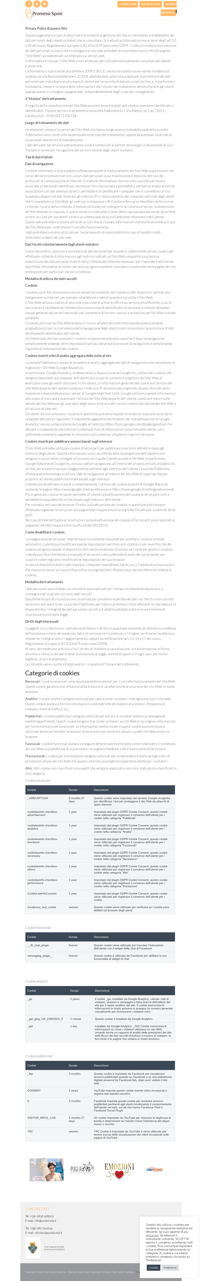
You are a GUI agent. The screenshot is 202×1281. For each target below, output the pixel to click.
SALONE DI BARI (127, 4)
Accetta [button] (153, 1267)
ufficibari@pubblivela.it (48, 1232)
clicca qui (152, 1235)
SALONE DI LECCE (150, 4)
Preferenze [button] (170, 1267)
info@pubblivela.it (45, 1220)
